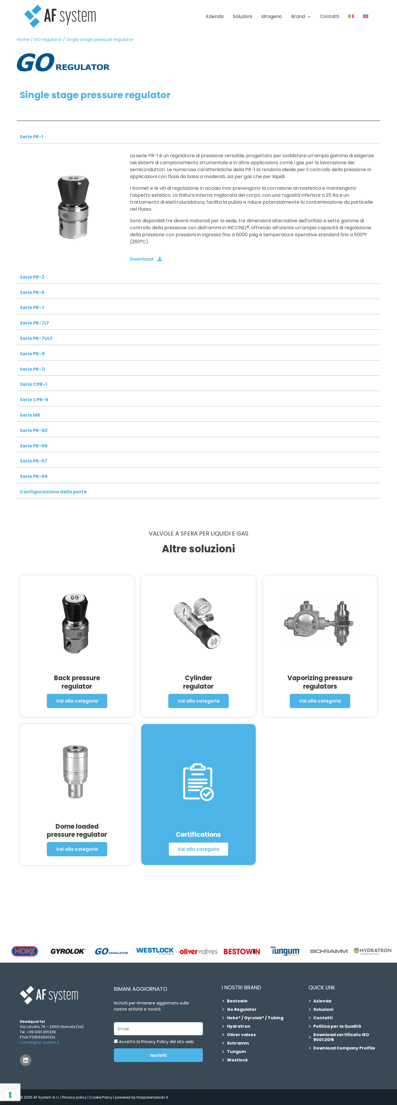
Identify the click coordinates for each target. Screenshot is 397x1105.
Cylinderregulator (198, 682)
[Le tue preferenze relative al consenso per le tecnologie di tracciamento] (10, 1094)
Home (23, 39)
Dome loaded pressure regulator (77, 830)
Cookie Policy (101, 1097)
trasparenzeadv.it (152, 1097)
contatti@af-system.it (39, 1042)
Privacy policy (74, 1097)
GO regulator (48, 39)
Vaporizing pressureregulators (320, 682)
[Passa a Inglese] (365, 16)
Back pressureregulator (77, 682)
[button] (308, 16)
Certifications (198, 834)
